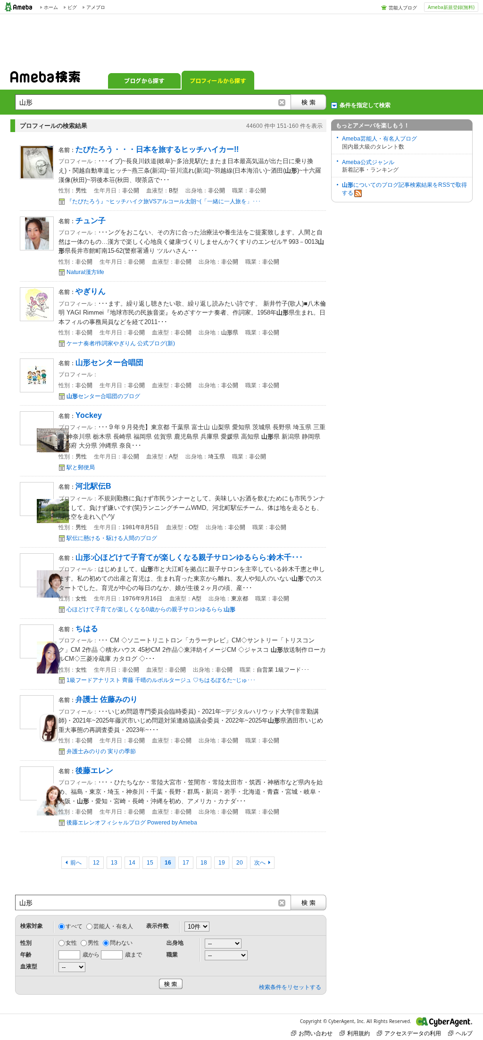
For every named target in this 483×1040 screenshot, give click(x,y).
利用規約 (358, 1033)
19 (221, 862)
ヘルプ (464, 1033)
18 (203, 862)
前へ (76, 862)
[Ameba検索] (45, 79)
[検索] (308, 102)
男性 (93, 943)
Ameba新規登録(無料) (451, 7)
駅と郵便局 (81, 467)
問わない (121, 943)
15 (150, 862)
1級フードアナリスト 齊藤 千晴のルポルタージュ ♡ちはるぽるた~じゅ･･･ (161, 680)
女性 (71, 943)
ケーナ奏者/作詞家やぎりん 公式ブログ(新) (121, 343)
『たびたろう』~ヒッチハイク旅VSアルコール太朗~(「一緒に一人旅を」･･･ (164, 201)
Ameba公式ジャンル (368, 162)
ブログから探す (144, 80)
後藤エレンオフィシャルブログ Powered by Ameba (132, 822)
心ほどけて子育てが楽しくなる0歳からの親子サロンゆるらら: (151, 609)
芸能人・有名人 (113, 926)
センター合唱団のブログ (103, 396)
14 (132, 862)
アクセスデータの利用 (412, 1033)
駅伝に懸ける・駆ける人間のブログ (112, 538)
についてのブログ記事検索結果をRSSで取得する (404, 189)
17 (186, 862)
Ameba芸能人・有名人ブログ (379, 138)
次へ (260, 862)
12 (96, 862)
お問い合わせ (316, 1033)
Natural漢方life (85, 272)
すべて (74, 926)
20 (239, 862)
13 (114, 862)
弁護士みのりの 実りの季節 (101, 751)
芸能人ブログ (403, 7)
